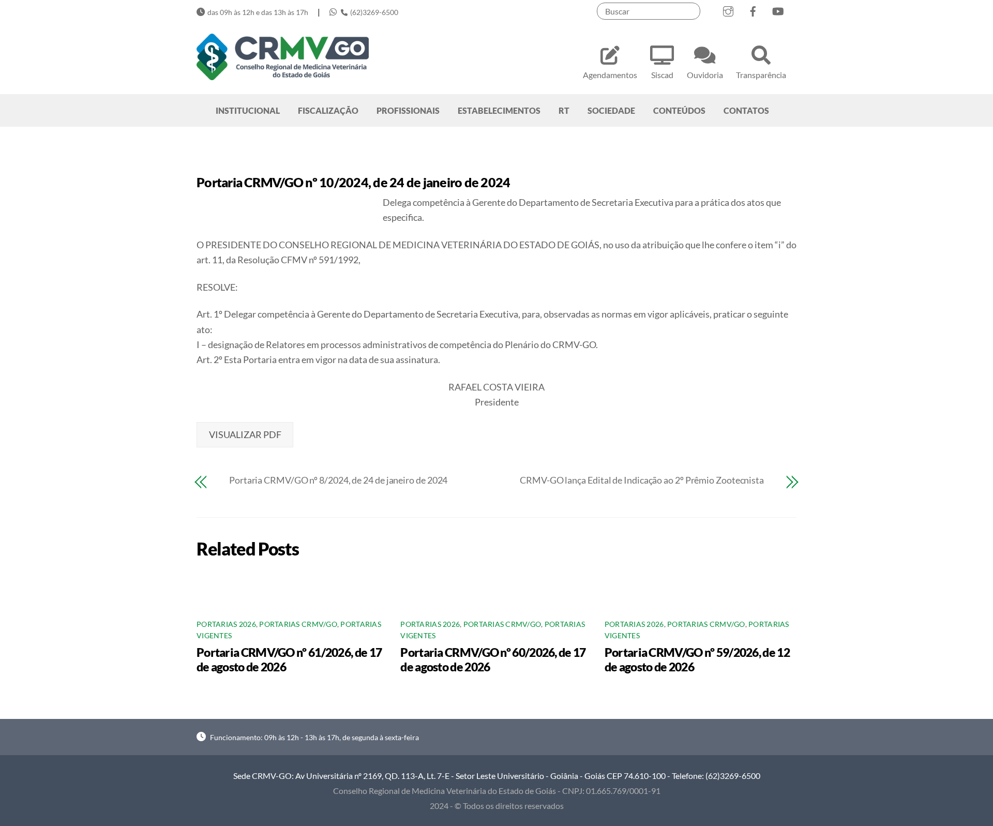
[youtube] (778, 9)
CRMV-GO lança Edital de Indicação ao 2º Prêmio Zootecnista (642, 480)
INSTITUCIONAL (248, 110)
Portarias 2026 (226, 624)
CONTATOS (746, 110)
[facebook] (753, 9)
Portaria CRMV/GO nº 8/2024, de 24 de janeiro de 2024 (338, 480)
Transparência (761, 75)
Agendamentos (610, 75)
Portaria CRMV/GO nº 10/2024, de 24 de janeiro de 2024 (353, 182)
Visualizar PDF (245, 434)
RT (564, 110)
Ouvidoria (705, 75)
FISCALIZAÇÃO (328, 110)
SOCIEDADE (611, 110)
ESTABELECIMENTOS (499, 110)
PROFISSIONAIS (408, 110)
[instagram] (728, 9)
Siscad (662, 75)
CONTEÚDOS (679, 110)
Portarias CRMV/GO (298, 624)
